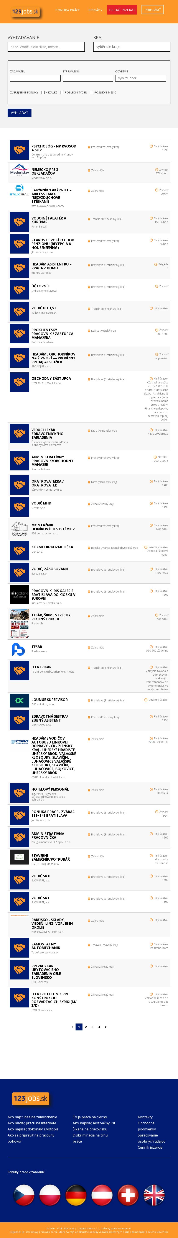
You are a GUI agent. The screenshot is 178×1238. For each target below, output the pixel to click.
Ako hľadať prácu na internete (32, 1123)
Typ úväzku (71, 71)
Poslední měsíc (105, 92)
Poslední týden (76, 92)
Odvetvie (121, 71)
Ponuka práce (67, 10)
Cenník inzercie (150, 1147)
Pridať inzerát (122, 10)
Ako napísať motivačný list (94, 1123)
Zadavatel (17, 71)
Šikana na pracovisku (90, 1129)
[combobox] (131, 47)
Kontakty (145, 1117)
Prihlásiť (153, 9)
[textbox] (133, 46)
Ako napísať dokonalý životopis (33, 1129)
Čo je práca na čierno (90, 1117)
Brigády (95, 10)
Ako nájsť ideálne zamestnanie (32, 1117)
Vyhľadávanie (23, 37)
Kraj (98, 37)
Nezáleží (52, 92)
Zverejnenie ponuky (24, 92)
